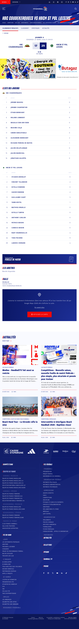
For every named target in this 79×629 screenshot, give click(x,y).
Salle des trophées (8, 526)
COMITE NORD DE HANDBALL (36, 22)
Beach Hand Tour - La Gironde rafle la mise (19, 423)
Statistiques (35, 28)
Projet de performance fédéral (12, 551)
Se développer (7, 562)
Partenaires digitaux (9, 571)
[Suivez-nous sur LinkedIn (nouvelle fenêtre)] (75, 2)
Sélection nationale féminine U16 (13, 500)
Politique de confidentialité (54, 618)
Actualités (45, 28)
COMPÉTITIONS (47, 497)
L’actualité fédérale (8, 367)
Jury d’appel (47, 513)
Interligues (53, 419)
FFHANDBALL (48, 469)
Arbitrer (5, 544)
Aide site (41, 617)
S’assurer (5, 549)
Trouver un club (8, 556)
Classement (25, 28)
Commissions (49, 490)
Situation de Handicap (9, 584)
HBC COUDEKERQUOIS (16, 46)
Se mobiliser (6, 564)
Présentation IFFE (8, 582)
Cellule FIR (6, 591)
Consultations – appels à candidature (55, 531)
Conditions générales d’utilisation (36, 618)
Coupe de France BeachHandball (20, 419)
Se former (7, 577)
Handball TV (48, 559)
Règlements (47, 520)
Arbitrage (46, 506)
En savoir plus (39, 307)
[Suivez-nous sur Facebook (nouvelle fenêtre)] (66, 2)
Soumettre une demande (10, 604)
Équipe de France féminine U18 (12, 498)
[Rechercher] (76, 9)
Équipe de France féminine (11, 493)
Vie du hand (7, 535)
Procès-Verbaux (48, 522)
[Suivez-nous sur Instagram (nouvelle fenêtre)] (68, 2)
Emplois (6, 597)
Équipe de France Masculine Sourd (13, 487)
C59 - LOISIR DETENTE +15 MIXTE (49, 22)
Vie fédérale (48, 464)
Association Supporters (10, 528)
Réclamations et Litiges (51, 509)
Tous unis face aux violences (12, 566)
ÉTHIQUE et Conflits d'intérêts (53, 502)
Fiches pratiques (48, 529)
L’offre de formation (9, 579)
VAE (3, 588)
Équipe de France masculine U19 (12, 483)
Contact (33, 617)
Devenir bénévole (8, 569)
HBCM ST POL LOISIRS (62, 46)
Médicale (46, 511)
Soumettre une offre (9, 602)
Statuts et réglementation (52, 504)
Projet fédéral (48, 474)
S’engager (7, 559)
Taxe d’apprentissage (9, 593)
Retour (6, 33)
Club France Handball (9, 523)
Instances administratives (51, 484)
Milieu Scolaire (7, 553)
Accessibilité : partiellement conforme (56, 617)
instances (4, 2)
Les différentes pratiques (10, 542)
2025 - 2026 (17, 22)
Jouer (5, 539)
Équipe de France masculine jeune (13, 509)
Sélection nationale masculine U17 (14, 485)
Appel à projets (7, 573)
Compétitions (10, 22)
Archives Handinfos (49, 524)
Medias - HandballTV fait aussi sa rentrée (18, 372)
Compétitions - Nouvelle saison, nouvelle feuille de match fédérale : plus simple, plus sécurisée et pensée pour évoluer (58, 375)
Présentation (47, 471)
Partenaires (48, 535)
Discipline (46, 500)
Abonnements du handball (52, 476)
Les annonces (6, 599)
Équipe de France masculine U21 (12, 480)
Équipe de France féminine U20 (12, 496)
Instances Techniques (50, 487)
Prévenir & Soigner (8, 546)
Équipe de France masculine (11, 478)
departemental (24, 22)
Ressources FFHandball (12, 607)
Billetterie (48, 545)
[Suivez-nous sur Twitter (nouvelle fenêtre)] (70, 2)
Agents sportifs (48, 493)
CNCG (44, 495)
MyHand (46, 552)
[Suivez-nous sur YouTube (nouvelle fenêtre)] (73, 2)
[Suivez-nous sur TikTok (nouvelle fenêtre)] (77, 2)
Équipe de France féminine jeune (13, 517)
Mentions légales (72, 617)
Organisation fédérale (52, 479)
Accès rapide (15, 2)
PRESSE (46, 566)
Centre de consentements (70, 618)
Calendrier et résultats (10, 28)
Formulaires (47, 526)
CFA (3, 586)
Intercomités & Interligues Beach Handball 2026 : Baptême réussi (56, 423)
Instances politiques (50, 482)
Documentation (49, 517)
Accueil (4, 22)
